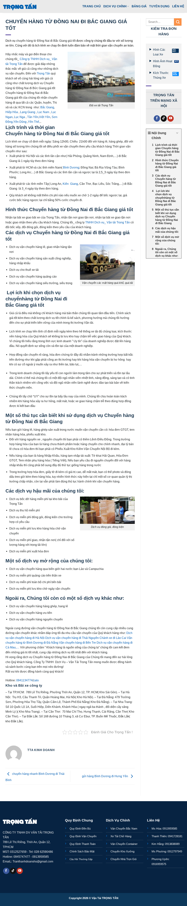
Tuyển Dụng (159, 6)
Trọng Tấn (43, 73)
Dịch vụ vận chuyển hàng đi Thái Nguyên (72, 637)
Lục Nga (19, 117)
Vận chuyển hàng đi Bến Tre (77, 642)
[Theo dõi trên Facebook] (157, 118)
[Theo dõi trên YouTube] (170, 118)
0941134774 (24, 680)
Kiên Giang (70, 183)
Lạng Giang (27, 112)
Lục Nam (43, 112)
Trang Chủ (91, 6)
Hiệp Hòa (11, 112)
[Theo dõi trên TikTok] (164, 118)
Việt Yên (44, 117)
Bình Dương (70, 167)
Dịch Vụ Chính (115, 6)
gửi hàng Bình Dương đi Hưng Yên (105, 776)
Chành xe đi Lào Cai (113, 637)
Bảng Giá (139, 6)
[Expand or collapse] (177, 133)
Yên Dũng (19, 121)
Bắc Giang (47, 107)
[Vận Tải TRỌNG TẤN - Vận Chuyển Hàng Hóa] (20, 6)
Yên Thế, (34, 121)
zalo (36, 680)
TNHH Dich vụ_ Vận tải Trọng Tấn (107, 222)
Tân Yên (32, 117)
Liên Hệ (178, 6)
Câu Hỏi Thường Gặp (81, 859)
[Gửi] (178, 22)
